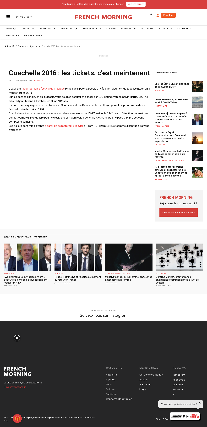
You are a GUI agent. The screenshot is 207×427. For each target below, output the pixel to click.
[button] (151, 14)
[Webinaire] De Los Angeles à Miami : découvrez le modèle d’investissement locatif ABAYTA (171, 118)
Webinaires (162, 126)
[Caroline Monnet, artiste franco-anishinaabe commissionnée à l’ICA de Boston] (179, 257)
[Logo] (52, 371)
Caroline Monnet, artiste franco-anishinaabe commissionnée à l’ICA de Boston (177, 279)
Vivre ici (160, 145)
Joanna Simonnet (62, 283)
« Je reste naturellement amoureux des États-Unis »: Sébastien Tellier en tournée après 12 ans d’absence (171, 171)
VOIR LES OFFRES (136, 4)
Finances (9, 273)
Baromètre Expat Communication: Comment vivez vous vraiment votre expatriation (170, 137)
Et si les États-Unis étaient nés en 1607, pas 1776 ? (172, 85)
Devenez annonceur (15, 386)
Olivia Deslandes (163, 286)
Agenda (34, 46)
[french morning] (103, 17)
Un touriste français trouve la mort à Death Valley (171, 101)
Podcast (160, 90)
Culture (22, 46)
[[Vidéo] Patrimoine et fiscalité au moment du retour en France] (78, 257)
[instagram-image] (17, 338)
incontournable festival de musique (43, 88)
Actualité (9, 46)
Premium (168, 15)
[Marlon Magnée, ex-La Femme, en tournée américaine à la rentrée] (129, 257)
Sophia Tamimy (10, 286)
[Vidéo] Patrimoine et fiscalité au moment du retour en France (77, 278)
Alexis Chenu (111, 283)
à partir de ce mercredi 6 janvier (64, 125)
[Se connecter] (158, 15)
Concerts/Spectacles (169, 161)
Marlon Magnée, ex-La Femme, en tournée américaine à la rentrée (172, 153)
